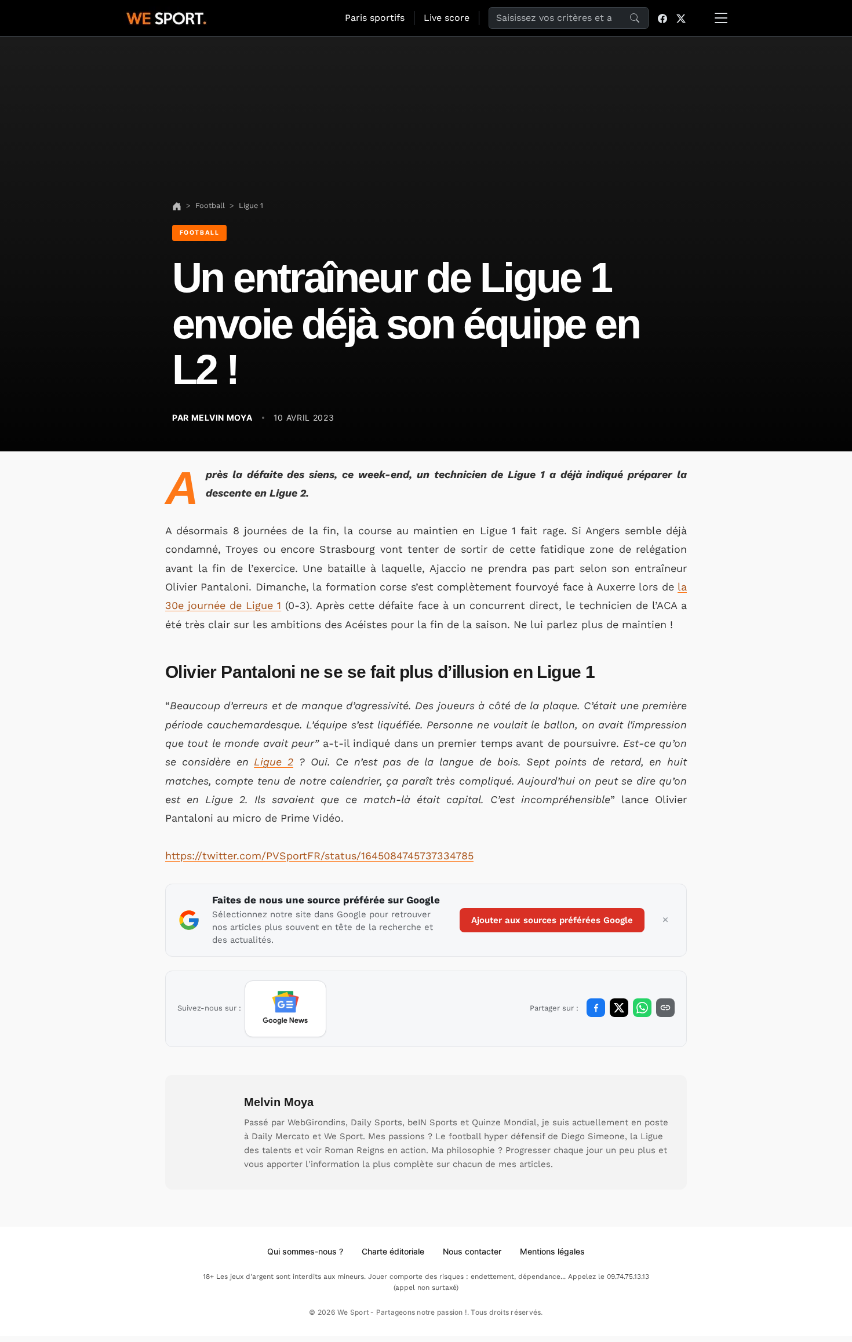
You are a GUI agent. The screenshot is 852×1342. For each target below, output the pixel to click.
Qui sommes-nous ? (305, 1251)
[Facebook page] (662, 18)
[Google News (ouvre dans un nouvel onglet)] (285, 1008)
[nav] (176, 205)
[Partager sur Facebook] (596, 1007)
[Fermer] (665, 920)
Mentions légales (552, 1251)
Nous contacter (472, 1251)
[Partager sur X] (619, 1007)
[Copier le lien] (665, 1007)
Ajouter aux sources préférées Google (552, 920)
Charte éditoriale (393, 1251)
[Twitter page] (681, 18)
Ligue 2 (273, 762)
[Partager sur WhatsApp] (642, 1007)
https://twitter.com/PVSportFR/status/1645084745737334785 (319, 855)
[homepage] (166, 17)
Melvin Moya (279, 1102)
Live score (446, 17)
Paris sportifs (375, 17)
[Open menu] (721, 18)
